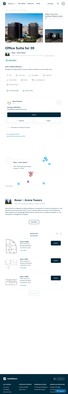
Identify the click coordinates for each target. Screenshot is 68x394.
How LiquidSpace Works (13, 134)
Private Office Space (39, 389)
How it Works (22, 3)
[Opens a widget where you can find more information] (60, 391)
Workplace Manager (55, 387)
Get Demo (6, 387)
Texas (6, 10)
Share (49, 120)
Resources (31, 3)
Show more (34, 293)
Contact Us (61, 379)
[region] (34, 170)
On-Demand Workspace (40, 387)
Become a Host (7, 392)
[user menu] (63, 3)
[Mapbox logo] (9, 186)
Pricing (38, 3)
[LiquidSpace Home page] (4, 3)
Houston (11, 10)
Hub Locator (22, 389)
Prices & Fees (23, 109)
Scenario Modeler (23, 387)
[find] (58, 3)
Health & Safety (12, 60)
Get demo (50, 3)
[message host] (59, 102)
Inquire (34, 115)
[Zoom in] (8, 158)
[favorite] (20, 120)
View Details (23, 250)
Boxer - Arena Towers (20, 10)
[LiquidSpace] (10, 378)
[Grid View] (61, 233)
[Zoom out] (8, 161)
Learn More (34, 222)
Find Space (6, 389)
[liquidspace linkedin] (54, 378)
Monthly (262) (34, 233)
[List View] (57, 233)
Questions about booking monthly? (16, 136)
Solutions (11, 3)
